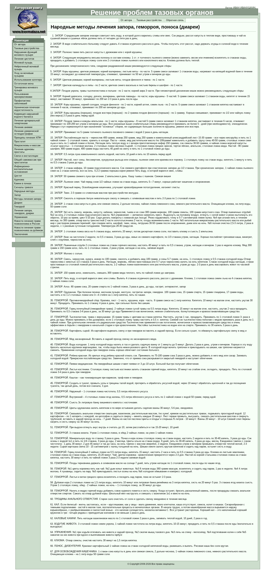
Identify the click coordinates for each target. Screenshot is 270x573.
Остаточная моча (23, 83)
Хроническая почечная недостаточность (26, 108)
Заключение (21, 234)
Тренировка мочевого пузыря (26, 89)
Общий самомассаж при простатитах (27, 161)
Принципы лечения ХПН (27, 137)
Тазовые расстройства (148, 20)
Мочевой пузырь (23, 62)
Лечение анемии (23, 127)
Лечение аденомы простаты (24, 150)
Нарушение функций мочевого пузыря (25, 53)
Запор (17, 195)
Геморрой (19, 206)
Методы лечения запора (27, 198)
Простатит (20, 141)
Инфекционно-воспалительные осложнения (23, 169)
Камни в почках (22, 183)
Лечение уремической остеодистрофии (26, 132)
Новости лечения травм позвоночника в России (27, 222)
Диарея (18, 202)
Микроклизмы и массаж (27, 145)
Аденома (19, 179)
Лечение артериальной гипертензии (27, 122)
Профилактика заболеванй (22, 102)
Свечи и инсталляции (26, 155)
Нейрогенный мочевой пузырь (26, 68)
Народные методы (24, 191)
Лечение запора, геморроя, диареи (24, 212)
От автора (126, 20)
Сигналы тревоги (23, 187)
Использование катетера (28, 79)
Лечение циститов (24, 58)
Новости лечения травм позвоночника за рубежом (28, 229)
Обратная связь (175, 20)
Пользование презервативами (23, 95)
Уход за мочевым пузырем (23, 74)
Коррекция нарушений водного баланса (26, 115)
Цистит (18, 175)
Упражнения (20, 217)
